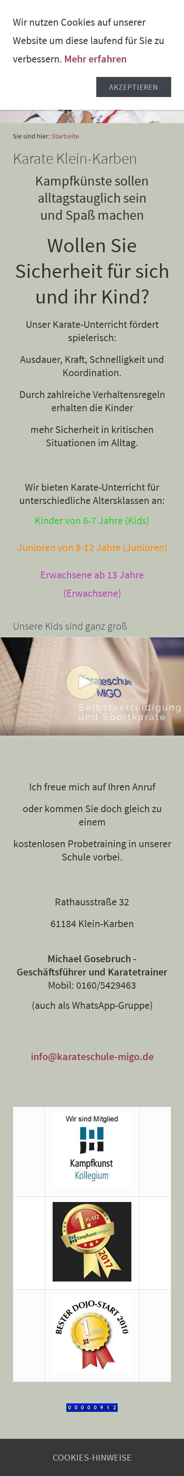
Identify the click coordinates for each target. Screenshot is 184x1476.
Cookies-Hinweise (92, 1457)
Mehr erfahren (95, 58)
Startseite (65, 136)
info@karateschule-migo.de (92, 1056)
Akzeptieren (133, 87)
